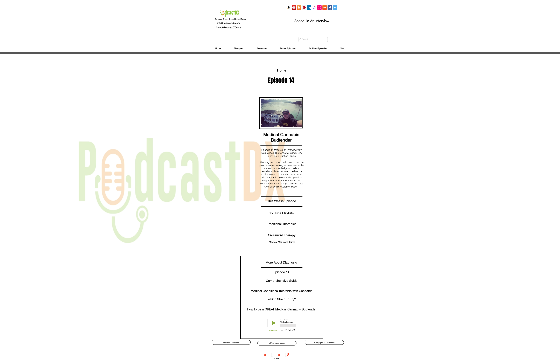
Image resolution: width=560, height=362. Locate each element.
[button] (281, 235)
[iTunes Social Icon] (314, 7)
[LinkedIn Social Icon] (309, 7)
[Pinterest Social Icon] (304, 7)
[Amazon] (289, 7)
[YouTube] (294, 7)
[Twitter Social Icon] (335, 7)
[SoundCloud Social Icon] (324, 7)
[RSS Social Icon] (299, 7)
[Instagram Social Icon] (319, 7)
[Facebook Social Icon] (330, 7)
